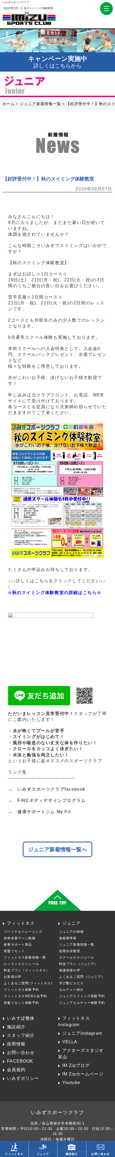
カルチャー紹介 (71, 990)
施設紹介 (16, 1026)
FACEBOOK (20, 1061)
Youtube (71, 1082)
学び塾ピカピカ (71, 983)
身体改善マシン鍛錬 (20, 938)
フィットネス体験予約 (21, 990)
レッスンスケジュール (21, 964)
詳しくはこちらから (57, 62)
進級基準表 (68, 938)
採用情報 (16, 1043)
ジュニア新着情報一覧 (76, 944)
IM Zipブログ (76, 1065)
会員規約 (16, 1069)
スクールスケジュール (76, 957)
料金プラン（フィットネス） (26, 970)
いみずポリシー (23, 1078)
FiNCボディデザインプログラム (51, 800)
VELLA (70, 1041)
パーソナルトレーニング (23, 932)
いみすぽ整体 (20, 1018)
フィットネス (20, 923)
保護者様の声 (69, 970)
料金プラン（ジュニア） (78, 964)
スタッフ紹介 (20, 1035)
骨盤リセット (14, 951)
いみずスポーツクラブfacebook (51, 789)
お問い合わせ (20, 1052)
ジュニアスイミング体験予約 (82, 996)
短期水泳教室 (69, 951)
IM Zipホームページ (82, 1073)
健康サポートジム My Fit (44, 811)
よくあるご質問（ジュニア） (82, 977)
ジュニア (71, 923)
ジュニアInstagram (82, 1033)
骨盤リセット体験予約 (21, 1003)
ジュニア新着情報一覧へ (57, 849)
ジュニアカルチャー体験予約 (82, 1003)
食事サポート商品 (18, 944)
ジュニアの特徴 (71, 932)
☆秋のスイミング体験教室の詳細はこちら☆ (55, 592)
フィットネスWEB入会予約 (25, 996)
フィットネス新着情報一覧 (25, 957)
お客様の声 (12, 977)
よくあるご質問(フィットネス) (28, 983)
